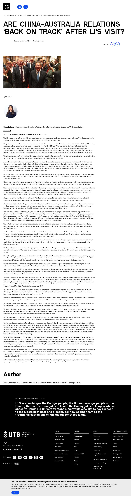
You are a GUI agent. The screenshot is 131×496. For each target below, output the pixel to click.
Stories (76, 457)
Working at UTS (117, 454)
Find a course (59, 436)
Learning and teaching (100, 443)
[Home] (5, 16)
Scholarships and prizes (62, 450)
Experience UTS (79, 454)
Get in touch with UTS (12, 449)
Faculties (96, 439)
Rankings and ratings (100, 463)
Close (15, 493)
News (75, 446)
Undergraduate (59, 439)
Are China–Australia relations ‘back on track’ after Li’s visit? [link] (49, 15)
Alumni (76, 461)
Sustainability (98, 446)
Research (77, 443)
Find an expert (78, 436)
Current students (118, 436)
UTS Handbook (117, 457)
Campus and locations (100, 459)
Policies (115, 446)
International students (61, 454)
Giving (76, 464)
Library (115, 443)
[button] (113, 44)
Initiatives (97, 450)
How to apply (58, 446)
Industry (76, 439)
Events (76, 450)
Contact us (116, 461)
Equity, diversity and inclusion (100, 455)
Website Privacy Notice (22, 489)
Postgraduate (59, 443)
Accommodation (60, 461)
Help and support (118, 439)
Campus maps (59, 457)
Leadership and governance (98, 467)
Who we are (97, 436)
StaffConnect (117, 450)
